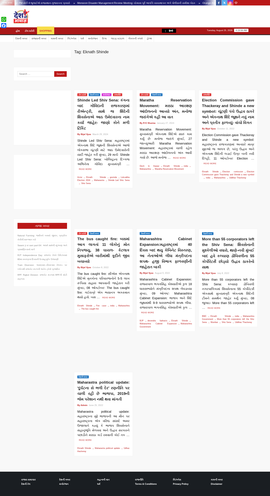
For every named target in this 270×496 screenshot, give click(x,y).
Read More (85, 169)
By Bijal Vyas (84, 134)
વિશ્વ (104, 38)
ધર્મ (82, 38)
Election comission (232, 171)
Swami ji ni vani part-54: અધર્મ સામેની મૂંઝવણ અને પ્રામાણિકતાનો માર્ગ (42, 247)
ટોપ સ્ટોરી (29, 30)
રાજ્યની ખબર (39, 38)
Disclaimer (216, 484)
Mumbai (214, 322)
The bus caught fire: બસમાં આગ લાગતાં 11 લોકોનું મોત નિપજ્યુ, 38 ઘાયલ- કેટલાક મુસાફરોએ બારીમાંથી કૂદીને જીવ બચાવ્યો (103, 250)
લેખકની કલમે (135, 38)
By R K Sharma (147, 123)
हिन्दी (171, 30)
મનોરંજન (93, 38)
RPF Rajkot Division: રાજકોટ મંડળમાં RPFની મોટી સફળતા (42, 277)
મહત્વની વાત (103, 479)
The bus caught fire (90, 309)
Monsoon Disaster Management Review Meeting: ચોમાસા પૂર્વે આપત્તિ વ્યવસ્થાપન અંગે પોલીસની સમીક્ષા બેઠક (123, 3)
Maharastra (99, 180)
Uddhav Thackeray (237, 178)
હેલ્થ (149, 38)
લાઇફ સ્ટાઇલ (117, 38)
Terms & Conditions (146, 484)
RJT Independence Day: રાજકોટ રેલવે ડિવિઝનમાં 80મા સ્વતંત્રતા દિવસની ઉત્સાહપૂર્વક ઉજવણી (42, 257)
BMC (204, 316)
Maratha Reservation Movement (169, 169)
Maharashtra (219, 178)
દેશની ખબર (21, 38)
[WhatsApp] (4, 19)
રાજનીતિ (117, 95)
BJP (142, 320)
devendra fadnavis (157, 320)
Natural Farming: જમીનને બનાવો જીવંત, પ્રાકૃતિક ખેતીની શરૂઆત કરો (42, 237)
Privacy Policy (180, 484)
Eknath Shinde (96, 177)
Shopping (45, 30)
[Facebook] (4, 25)
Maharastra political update (107, 448)
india (186, 166)
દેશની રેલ (25, 484)
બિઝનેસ (72, 38)
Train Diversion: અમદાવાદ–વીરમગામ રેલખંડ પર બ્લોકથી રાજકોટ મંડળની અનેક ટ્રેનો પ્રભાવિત (42, 267)
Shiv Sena (86, 183)
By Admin (82, 405)
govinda (113, 177)
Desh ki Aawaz (57, 16)
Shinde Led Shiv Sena (119, 180)
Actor (79, 177)
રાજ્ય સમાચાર (28, 479)
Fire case (101, 305)
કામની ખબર (57, 38)
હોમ (18, 30)
